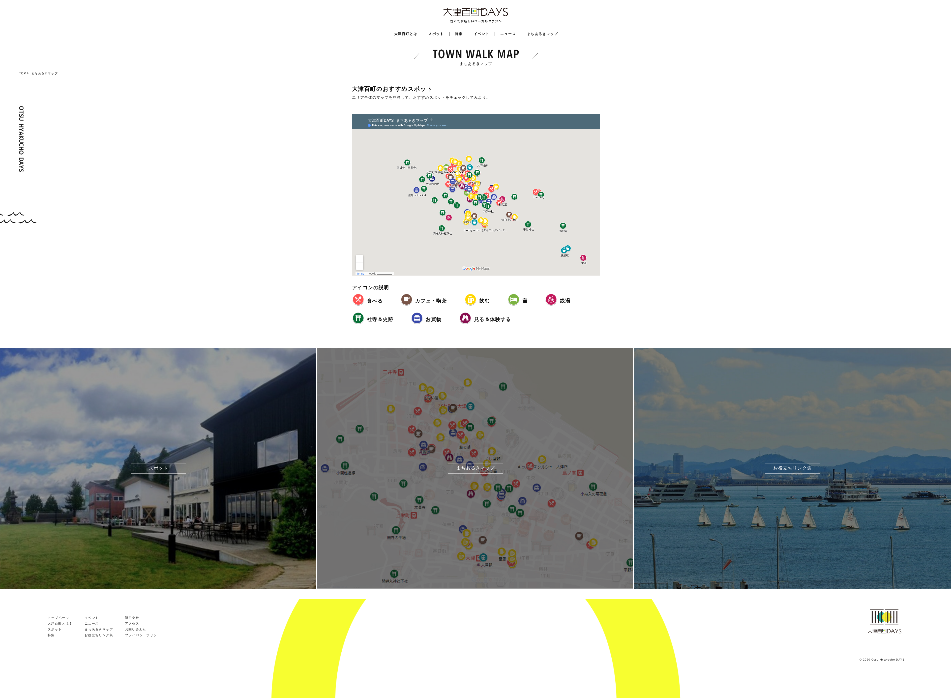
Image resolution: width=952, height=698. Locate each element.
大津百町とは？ (60, 623)
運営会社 (132, 618)
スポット (436, 34)
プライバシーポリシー (143, 635)
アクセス (132, 623)
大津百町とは (405, 34)
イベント (481, 34)
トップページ (58, 618)
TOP (22, 73)
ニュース (508, 34)
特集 (459, 34)
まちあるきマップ (542, 34)
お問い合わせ (135, 629)
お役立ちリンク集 (99, 635)
